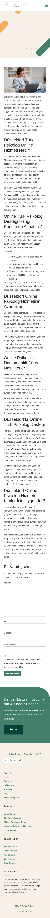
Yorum (7, 583)
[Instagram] (6, 760)
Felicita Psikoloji (28, 906)
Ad (6, 621)
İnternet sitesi (10, 644)
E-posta (8, 633)
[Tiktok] (20, 760)
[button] (46, 5)
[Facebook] (11, 760)
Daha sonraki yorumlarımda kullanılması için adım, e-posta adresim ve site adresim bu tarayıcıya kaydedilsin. (24, 663)
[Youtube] (15, 760)
